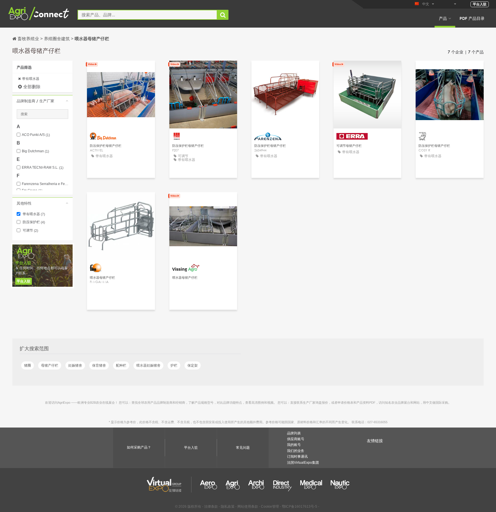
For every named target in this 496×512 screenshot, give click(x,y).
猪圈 (27, 365)
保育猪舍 (99, 365)
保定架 (192, 365)
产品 (443, 18)
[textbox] (147, 15)
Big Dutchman (35, 151)
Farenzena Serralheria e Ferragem (45, 184)
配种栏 (121, 365)
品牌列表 (294, 433)
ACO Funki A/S (36, 135)
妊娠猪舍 (75, 365)
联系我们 (203, 70)
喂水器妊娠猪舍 (148, 365)
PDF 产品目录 (472, 18)
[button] (42, 100)
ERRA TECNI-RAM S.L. (42, 167)
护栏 (173, 365)
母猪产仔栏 (49, 365)
